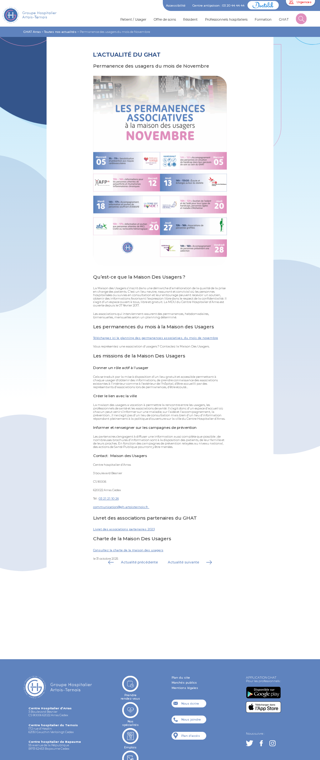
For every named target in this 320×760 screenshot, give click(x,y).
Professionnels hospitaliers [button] (226, 20)
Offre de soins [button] (165, 20)
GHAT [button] (284, 20)
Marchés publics (184, 682)
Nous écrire (190, 703)
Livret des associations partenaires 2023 (124, 529)
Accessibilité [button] (176, 5)
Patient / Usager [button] (133, 20)
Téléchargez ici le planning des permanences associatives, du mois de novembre (155, 338)
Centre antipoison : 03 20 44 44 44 (218, 5)
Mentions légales (185, 688)
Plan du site (181, 677)
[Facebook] (261, 743)
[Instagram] (272, 743)
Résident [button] (190, 20)
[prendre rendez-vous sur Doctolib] (263, 8)
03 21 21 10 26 (109, 498)
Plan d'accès (190, 735)
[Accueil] (35, 17)
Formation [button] (263, 20)
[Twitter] (249, 743)
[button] (301, 20)
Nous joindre (191, 719)
